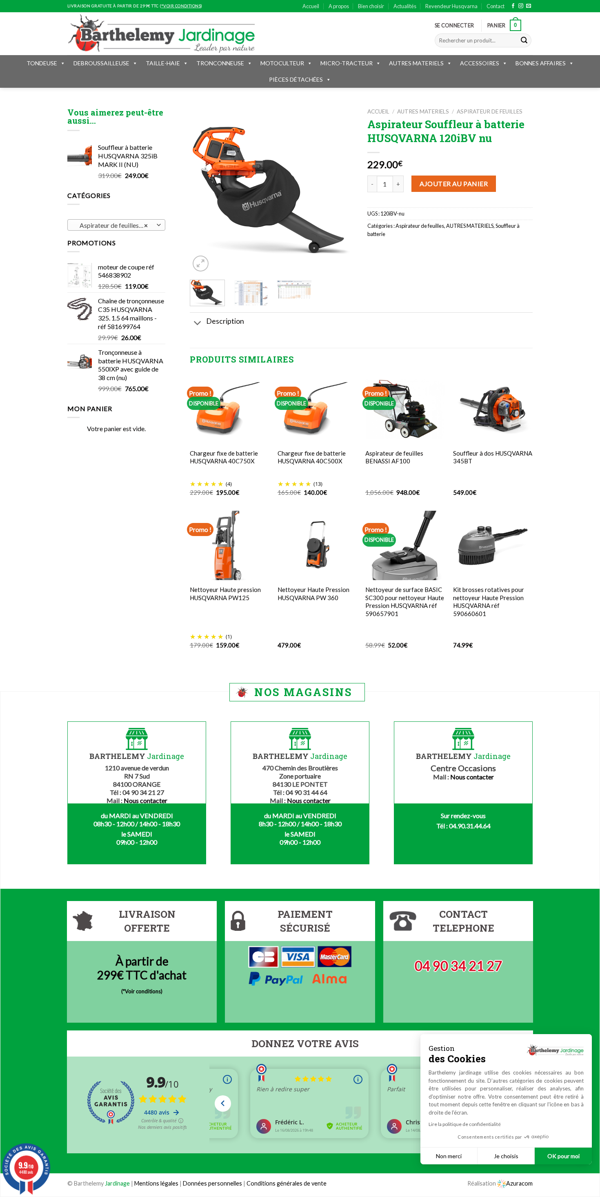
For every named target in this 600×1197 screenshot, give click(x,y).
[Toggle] (198, 323)
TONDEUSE (42, 63)
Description (225, 321)
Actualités (404, 6)
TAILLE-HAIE (163, 63)
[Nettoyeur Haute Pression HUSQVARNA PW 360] (317, 545)
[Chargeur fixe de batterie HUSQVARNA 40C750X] (229, 408)
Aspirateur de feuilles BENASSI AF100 (394, 457)
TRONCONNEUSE (220, 63)
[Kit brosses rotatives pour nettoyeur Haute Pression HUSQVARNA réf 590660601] (493, 545)
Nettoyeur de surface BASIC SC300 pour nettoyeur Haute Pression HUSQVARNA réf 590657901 (404, 601)
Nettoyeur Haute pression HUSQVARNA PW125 (225, 593)
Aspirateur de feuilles (489, 111)
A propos (339, 6)
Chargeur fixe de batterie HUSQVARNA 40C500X (312, 457)
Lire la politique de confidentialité (465, 1124)
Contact (495, 6)
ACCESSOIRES (479, 63)
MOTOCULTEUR (282, 63)
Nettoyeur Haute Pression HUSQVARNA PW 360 (313, 593)
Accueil (310, 6)
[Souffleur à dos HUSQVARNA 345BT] (493, 409)
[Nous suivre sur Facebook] (513, 6)
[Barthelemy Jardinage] (161, 33)
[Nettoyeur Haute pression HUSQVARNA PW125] (229, 545)
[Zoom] (201, 263)
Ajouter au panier (454, 183)
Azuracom (519, 1183)
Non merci (449, 1156)
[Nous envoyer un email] (528, 6)
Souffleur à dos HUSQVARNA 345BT (492, 457)
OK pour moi (563, 1156)
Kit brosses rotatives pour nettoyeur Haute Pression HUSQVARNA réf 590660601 (488, 601)
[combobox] (116, 225)
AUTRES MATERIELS (416, 63)
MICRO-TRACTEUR (346, 63)
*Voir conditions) (142, 991)
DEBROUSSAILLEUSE (101, 63)
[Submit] (524, 40)
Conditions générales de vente (287, 1183)
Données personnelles (213, 1183)
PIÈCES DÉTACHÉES (296, 79)
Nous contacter (145, 800)
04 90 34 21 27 (458, 966)
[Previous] (203, 190)
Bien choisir (371, 6)
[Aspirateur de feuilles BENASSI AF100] (405, 409)
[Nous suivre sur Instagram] (520, 6)
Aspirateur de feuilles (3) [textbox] (112, 225)
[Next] (341, 190)
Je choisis (506, 1156)
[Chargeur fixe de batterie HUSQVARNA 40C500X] (317, 408)
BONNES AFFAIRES (541, 63)
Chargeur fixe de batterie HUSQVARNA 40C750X (224, 457)
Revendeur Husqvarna (451, 6)
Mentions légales (156, 1183)
